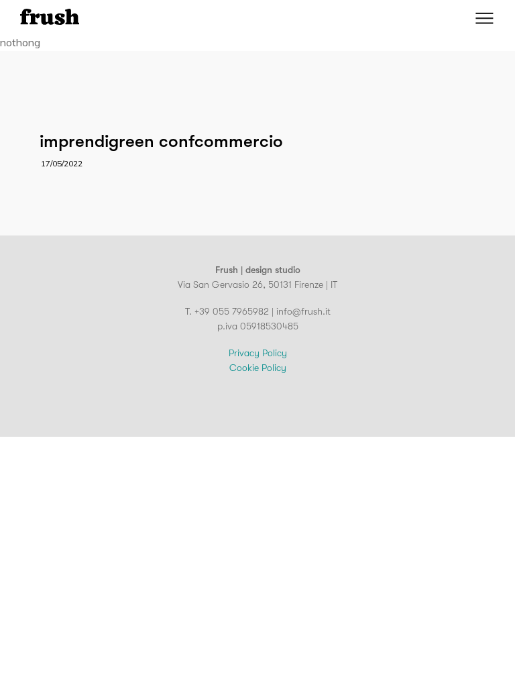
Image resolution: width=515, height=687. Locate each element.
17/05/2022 (61, 163)
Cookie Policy (257, 367)
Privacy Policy (258, 353)
